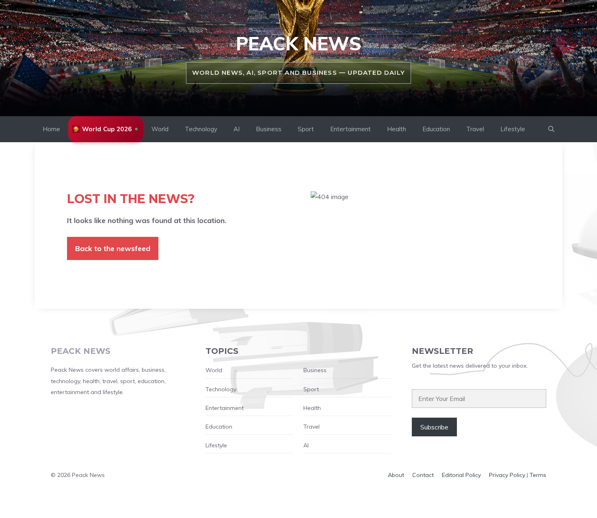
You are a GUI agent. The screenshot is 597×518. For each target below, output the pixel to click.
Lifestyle (512, 129)
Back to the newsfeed (112, 248)
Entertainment (350, 129)
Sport (306, 129)
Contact (423, 475)
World (160, 129)
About (396, 475)
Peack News (298, 43)
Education (436, 129)
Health (396, 129)
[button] (551, 129)
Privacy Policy (507, 475)
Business (268, 129)
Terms (538, 475)
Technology (201, 129)
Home (51, 129)
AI (237, 129)
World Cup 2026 (107, 129)
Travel (475, 129)
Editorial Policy (461, 475)
